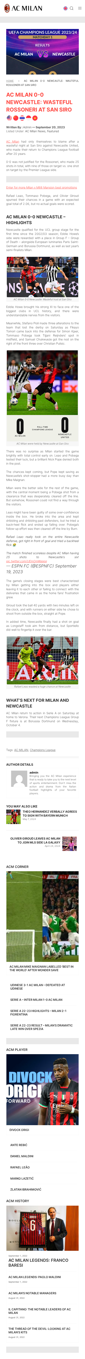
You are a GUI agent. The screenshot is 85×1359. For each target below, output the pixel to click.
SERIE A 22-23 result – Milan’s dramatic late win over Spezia (41, 1027)
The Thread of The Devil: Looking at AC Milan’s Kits (39, 1330)
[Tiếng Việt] (35, 117)
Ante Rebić (19, 1145)
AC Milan (12, 141)
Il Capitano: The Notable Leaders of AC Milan (39, 1311)
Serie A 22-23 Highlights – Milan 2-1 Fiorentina (38, 1012)
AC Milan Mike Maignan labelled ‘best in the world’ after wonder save (41, 968)
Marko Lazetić (22, 1178)
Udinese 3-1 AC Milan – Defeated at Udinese (37, 986)
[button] (65, 8)
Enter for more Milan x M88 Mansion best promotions (41, 187)
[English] (9, 117)
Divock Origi (19, 1130)
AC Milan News (35, 131)
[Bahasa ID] (28, 117)
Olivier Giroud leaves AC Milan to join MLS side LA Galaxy (35, 840)
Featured (53, 131)
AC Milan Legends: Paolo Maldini (34, 1277)
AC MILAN (21, 750)
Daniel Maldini (22, 1156)
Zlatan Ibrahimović (26, 1189)
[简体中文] (16, 117)
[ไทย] (22, 117)
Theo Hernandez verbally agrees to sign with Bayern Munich (50, 813)
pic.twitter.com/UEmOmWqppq (26, 561)
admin (27, 127)
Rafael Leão (20, 1167)
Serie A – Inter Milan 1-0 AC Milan (36, 999)
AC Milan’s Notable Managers (32, 1293)
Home (10, 80)
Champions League (42, 750)
